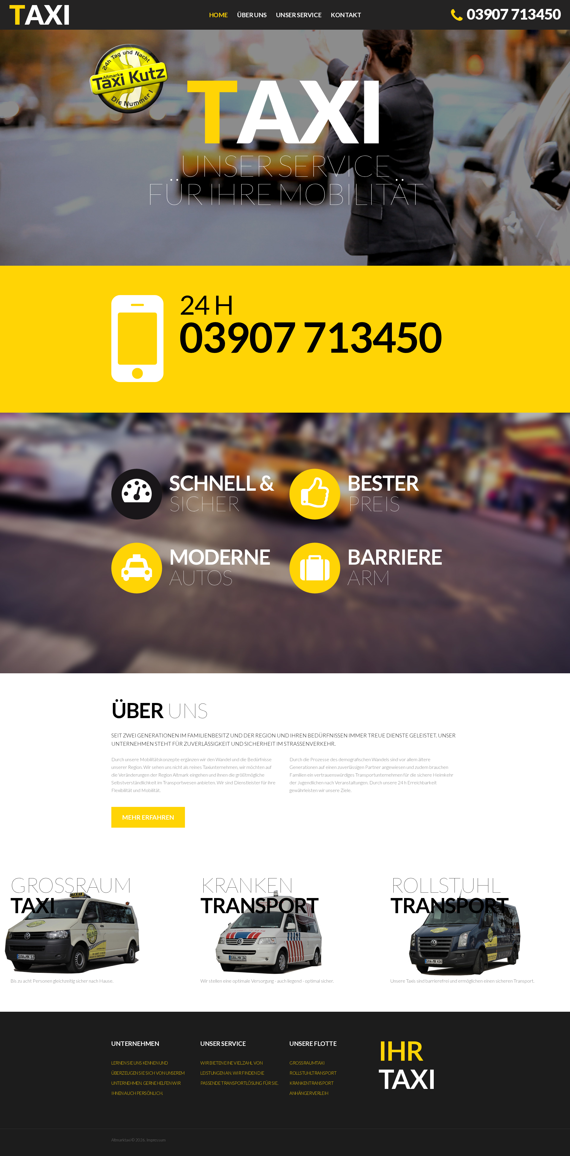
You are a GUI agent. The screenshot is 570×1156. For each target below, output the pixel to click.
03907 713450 (514, 14)
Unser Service (299, 15)
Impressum (156, 1140)
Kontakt (346, 15)
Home (218, 15)
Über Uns (252, 15)
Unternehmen (135, 1043)
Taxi (407, 1064)
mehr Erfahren (148, 817)
